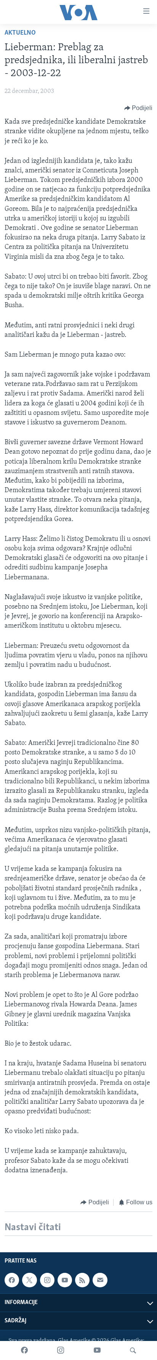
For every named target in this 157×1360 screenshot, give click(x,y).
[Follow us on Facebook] (12, 1280)
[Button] (138, 108)
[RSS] (82, 1280)
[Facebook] (24, 1350)
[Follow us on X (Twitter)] (29, 1280)
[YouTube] (97, 1350)
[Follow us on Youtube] (65, 1280)
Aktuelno (20, 33)
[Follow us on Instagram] (47, 1280)
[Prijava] (100, 1280)
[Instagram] (60, 1350)
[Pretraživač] (133, 1350)
